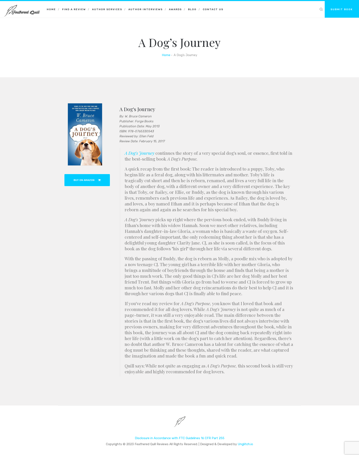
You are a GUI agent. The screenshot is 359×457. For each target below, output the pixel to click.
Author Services (107, 9)
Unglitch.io (245, 444)
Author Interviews (145, 9)
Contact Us (213, 9)
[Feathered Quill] (22, 6)
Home (51, 9)
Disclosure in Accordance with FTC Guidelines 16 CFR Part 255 (179, 438)
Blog (192, 9)
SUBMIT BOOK (342, 9)
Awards (175, 9)
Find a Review (74, 9)
